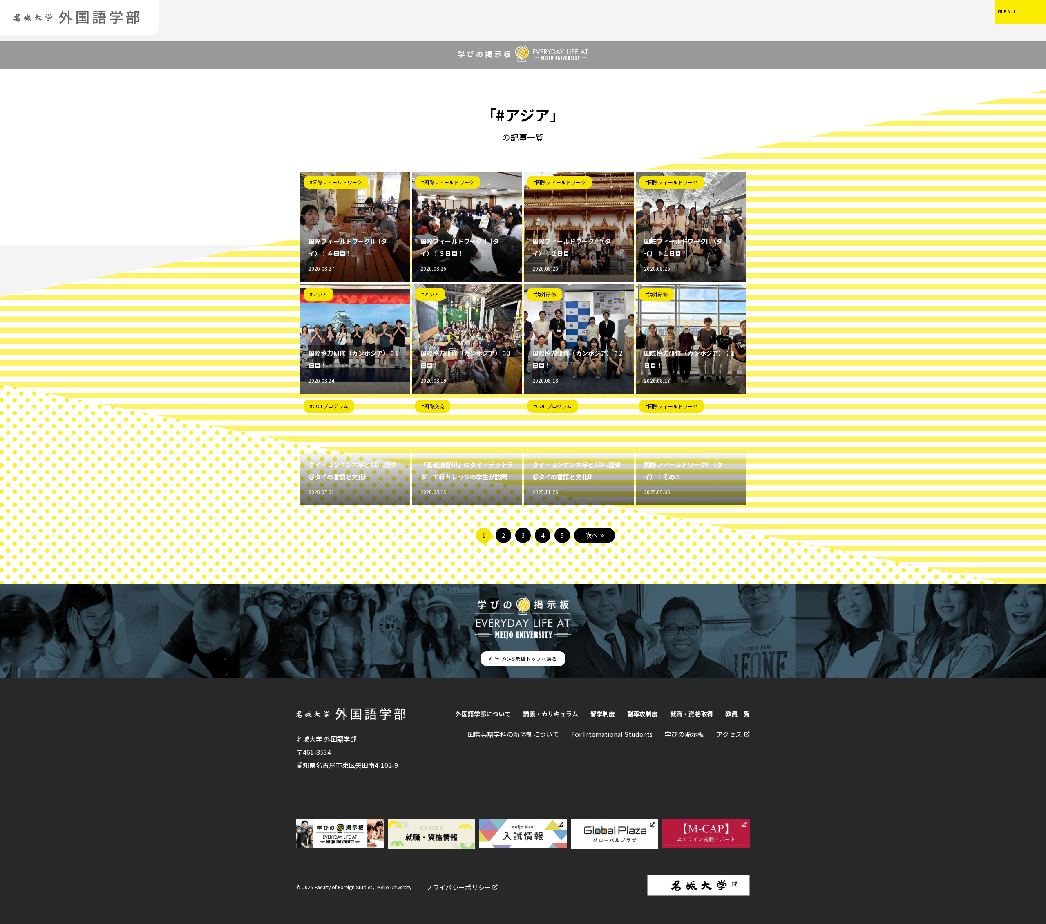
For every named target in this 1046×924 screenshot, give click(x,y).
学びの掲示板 (684, 734)
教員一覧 (737, 713)
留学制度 (602, 713)
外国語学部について (483, 713)
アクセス (729, 734)
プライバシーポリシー (458, 887)
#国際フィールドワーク (336, 182)
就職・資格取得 (691, 713)
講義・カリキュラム (550, 713)
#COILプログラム (329, 406)
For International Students (612, 734)
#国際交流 (432, 406)
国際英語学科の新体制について (513, 734)
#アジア (319, 294)
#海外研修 (544, 294)
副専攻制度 (642, 713)
